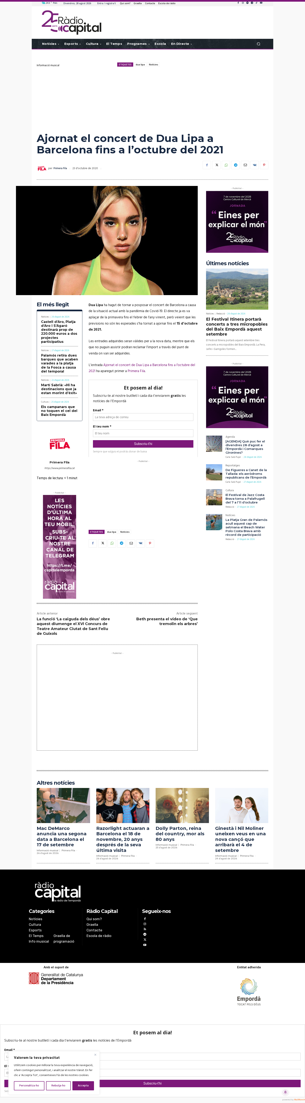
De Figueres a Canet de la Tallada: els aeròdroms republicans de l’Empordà (246, 473)
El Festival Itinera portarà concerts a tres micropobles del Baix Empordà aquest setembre (237, 327)
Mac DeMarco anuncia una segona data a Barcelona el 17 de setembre (62, 837)
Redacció (220, 314)
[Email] (245, 165)
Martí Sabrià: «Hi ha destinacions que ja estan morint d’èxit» (59, 389)
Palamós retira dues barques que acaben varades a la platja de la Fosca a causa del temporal (59, 363)
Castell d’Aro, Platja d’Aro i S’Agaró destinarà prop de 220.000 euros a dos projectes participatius (59, 332)
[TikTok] (256, 3)
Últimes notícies (227, 263)
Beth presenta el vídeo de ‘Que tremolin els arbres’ (167, 621)
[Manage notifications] (285, 1092)
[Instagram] (242, 3)
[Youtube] (261, 3)
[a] (110, 892)
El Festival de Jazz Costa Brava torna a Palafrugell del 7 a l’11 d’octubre (245, 498)
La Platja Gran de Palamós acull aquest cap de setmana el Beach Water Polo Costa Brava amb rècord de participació (246, 527)
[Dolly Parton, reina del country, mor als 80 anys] (182, 805)
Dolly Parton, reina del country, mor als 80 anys (180, 834)
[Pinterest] (264, 165)
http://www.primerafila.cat (59, 468)
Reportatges (233, 466)
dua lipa (140, 64)
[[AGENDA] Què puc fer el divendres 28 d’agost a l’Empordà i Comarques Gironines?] (214, 444)
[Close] (95, 1054)
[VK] (254, 165)
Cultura (45, 402)
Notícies (153, 64)
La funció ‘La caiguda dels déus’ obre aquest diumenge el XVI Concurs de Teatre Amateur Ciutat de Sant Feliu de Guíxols (73, 626)
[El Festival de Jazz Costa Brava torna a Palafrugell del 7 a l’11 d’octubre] (214, 497)
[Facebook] (238, 3)
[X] (216, 165)
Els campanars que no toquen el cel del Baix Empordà (59, 411)
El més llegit (53, 304)
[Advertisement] (152, 99)
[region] (54, 1073)
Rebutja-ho (58, 1085)
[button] (258, 44)
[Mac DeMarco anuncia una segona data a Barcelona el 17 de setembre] (63, 805)
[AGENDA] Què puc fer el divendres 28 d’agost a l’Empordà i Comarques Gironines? (245, 446)
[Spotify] (247, 3)
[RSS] (144, 929)
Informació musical (48, 65)
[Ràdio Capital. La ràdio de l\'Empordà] (71, 22)
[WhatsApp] (226, 165)
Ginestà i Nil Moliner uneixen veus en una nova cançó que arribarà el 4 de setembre (240, 839)
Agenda (230, 437)
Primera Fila (60, 168)
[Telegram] (252, 3)
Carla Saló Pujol (233, 457)
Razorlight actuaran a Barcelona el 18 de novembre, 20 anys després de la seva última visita (122, 839)
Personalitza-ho (29, 1085)
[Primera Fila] (42, 168)
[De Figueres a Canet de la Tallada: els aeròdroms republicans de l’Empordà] (214, 472)
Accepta (83, 1085)
